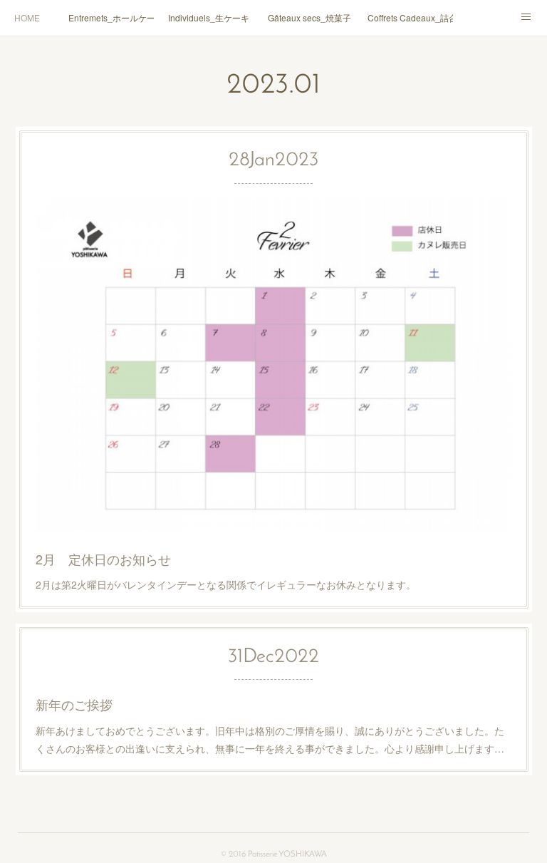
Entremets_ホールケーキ (111, 17)
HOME (27, 17)
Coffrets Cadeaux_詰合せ (410, 17)
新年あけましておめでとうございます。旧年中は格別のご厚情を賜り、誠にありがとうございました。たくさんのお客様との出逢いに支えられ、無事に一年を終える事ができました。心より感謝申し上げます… (270, 739)
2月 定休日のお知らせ (103, 558)
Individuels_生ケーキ (208, 17)
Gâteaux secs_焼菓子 (309, 17)
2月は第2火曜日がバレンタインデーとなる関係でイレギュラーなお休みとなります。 (226, 584)
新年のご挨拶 (74, 704)
